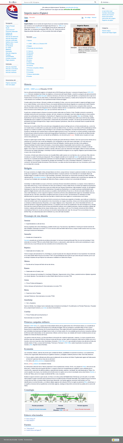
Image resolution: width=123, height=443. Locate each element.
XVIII (60, 410)
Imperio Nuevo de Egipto (33, 430)
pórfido (30, 363)
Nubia (84, 366)
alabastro (36, 363)
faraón (76, 157)
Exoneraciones (28, 439)
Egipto (45, 109)
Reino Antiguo (30, 419)
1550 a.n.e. (62, 26)
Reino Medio (29, 420)
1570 (89, 92)
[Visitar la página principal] (12, 12)
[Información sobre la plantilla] (96, 25)
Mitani (79, 116)
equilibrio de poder (42, 96)
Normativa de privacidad (10, 439)
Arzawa (72, 135)
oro (65, 109)
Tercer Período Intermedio (82, 409)
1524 (60, 341)
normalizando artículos (72, 7)
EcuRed (12, 2)
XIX (64, 410)
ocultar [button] (34, 37)
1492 (69, 343)
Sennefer (26, 240)
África (85, 382)
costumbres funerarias (40, 177)
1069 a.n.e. (35, 89)
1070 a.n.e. (39, 27)
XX (67, 410)
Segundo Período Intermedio (37, 409)
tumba (45, 308)
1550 (27, 89)
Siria (31, 344)
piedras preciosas (39, 361)
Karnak (92, 372)
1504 (63, 341)
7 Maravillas (29, 428)
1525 (34, 326)
